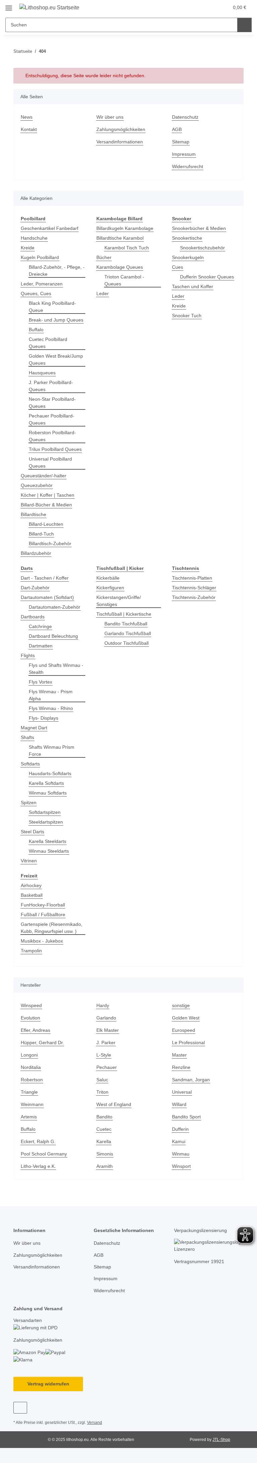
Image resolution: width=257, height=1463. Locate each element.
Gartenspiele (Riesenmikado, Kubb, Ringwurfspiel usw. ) (51, 928)
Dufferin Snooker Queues (207, 276)
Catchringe (40, 626)
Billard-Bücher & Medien (46, 504)
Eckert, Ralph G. (38, 1141)
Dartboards (33, 616)
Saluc (102, 1079)
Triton (102, 1092)
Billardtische (33, 514)
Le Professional (188, 1042)
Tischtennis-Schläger (194, 587)
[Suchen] (244, 25)
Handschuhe (34, 238)
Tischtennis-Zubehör (194, 597)
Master (179, 1055)
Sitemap (180, 141)
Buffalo (36, 329)
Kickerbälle (107, 578)
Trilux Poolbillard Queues (55, 449)
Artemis (29, 1116)
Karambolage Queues (119, 267)
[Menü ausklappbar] (8, 5)
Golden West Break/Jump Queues (56, 359)
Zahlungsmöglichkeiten (120, 129)
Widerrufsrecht (187, 166)
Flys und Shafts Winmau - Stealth (56, 668)
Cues (177, 267)
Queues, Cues (36, 293)
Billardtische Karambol (120, 238)
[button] (197, 7)
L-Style (103, 1055)
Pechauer (106, 1067)
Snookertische (187, 238)
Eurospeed (183, 1030)
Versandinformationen (119, 141)
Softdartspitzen (45, 812)
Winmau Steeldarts (49, 851)
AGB (177, 129)
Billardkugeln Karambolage (124, 228)
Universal (182, 1092)
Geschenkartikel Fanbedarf (49, 228)
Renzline (181, 1067)
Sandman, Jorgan (191, 1079)
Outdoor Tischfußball (126, 643)
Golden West (185, 1017)
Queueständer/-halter (43, 475)
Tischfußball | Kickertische (123, 614)
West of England (113, 1104)
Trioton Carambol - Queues (124, 280)
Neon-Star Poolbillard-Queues (52, 402)
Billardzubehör (36, 553)
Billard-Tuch (41, 533)
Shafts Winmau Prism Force (51, 750)
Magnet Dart (34, 727)
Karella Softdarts (46, 783)
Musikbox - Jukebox (42, 941)
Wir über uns (109, 117)
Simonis (104, 1153)
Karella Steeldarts (47, 841)
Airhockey (31, 885)
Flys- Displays (43, 718)
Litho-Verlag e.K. (38, 1166)
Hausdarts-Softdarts (50, 773)
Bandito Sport (186, 1116)
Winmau (180, 1153)
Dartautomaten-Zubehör (54, 607)
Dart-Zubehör (35, 587)
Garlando (106, 1017)
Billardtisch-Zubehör (50, 543)
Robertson (32, 1079)
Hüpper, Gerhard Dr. (42, 1042)
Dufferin (180, 1129)
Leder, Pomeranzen (42, 283)
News (26, 117)
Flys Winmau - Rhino (51, 708)
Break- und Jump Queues (56, 320)
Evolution (30, 1017)
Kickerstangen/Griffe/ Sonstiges (118, 601)
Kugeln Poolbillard (40, 257)
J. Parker (105, 1042)
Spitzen (28, 802)
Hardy (102, 1005)
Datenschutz (185, 117)
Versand (94, 1422)
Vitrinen (29, 860)
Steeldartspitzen (46, 822)
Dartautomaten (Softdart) (47, 597)
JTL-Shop (221, 1439)
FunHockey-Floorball (43, 904)
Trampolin (31, 950)
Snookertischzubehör (202, 247)
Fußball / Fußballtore (43, 914)
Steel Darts (32, 831)
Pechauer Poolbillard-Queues (51, 419)
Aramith (104, 1166)
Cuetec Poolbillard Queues (48, 343)
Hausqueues (42, 372)
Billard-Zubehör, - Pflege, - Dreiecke (57, 270)
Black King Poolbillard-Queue (52, 306)
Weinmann (32, 1104)
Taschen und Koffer (192, 286)
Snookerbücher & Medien (199, 228)
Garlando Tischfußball (127, 633)
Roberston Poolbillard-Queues (52, 436)
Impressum (184, 154)
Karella (103, 1141)
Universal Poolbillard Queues (50, 462)
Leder (102, 293)
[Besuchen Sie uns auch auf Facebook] (20, 1408)
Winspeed (31, 1005)
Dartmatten (41, 645)
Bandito (104, 1116)
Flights (28, 655)
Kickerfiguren (110, 587)
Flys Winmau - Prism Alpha (51, 695)
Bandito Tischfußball (125, 623)
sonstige (181, 1005)
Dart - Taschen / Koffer (45, 578)
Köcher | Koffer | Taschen (47, 495)
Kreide (27, 247)
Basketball (31, 895)
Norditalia (31, 1067)
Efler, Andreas (35, 1030)
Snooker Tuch (186, 315)
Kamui (178, 1141)
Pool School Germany (44, 1153)
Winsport (181, 1166)
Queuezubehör (37, 485)
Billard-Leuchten (46, 524)
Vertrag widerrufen (48, 1383)
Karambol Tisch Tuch (126, 247)
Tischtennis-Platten (192, 578)
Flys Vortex (40, 682)
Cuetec (103, 1129)
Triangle (29, 1092)
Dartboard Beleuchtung (53, 636)
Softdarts (30, 763)
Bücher (103, 257)
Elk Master (107, 1030)
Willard (179, 1104)
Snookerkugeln (188, 257)
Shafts (27, 737)
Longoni (29, 1055)
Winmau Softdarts (48, 793)
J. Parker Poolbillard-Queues (51, 386)
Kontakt (29, 129)
